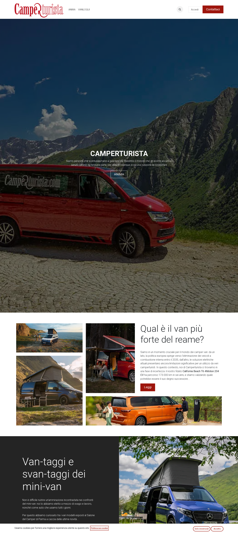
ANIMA (119, 174)
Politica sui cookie (99, 528)
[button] (180, 9)
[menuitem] (72, 9)
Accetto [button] (217, 529)
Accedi (194, 9)
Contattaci (213, 9)
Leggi (148, 387)
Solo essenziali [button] (202, 529)
